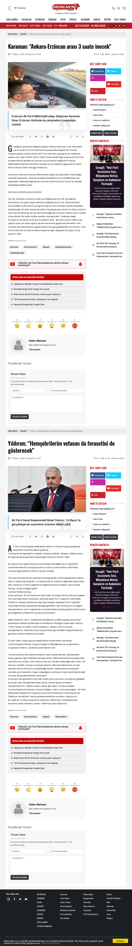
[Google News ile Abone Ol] (18, 136)
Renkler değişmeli (101, 125)
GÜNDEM (52, 19)
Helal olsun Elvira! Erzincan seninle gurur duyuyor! (37, 294)
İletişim (110, 918)
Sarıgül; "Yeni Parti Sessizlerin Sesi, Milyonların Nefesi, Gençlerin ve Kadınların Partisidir (107, 175)
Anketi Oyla (96, 133)
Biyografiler (88, 898)
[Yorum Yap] (71, 136)
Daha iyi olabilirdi (101, 120)
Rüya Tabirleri (89, 906)
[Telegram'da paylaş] (47, 136)
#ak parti (46, 247)
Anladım (120, 940)
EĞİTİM (107, 19)
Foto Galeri (65, 898)
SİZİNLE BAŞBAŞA (44, 926)
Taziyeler (87, 910)
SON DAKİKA (12, 19)
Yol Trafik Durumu (90, 914)
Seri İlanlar (64, 918)
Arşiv (109, 914)
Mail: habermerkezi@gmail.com (42, 345)
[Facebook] (111, 25)
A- (83, 136)
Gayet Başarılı (99, 110)
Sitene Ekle (111, 910)
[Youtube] (123, 25)
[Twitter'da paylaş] (36, 136)
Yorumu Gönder (19, 416)
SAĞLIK (96, 19)
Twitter (113, 71)
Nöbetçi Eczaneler (68, 910)
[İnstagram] (8, 899)
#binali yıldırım (61, 717)
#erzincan (14, 247)
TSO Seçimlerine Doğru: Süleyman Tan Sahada (36, 299)
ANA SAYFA (12, 34)
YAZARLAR (26, 19)
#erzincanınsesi (30, 247)
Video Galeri (65, 902)
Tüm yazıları (35, 349)
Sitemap (110, 906)
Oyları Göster (110, 133)
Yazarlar (63, 894)
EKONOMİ (85, 19)
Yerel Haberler (66, 906)
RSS (96, 91)
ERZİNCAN (40, 19)
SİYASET (73, 19)
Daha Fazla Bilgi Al (51, 943)
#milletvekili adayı (17, 253)
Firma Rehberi (66, 914)
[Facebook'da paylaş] (30, 136)
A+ (77, 136)
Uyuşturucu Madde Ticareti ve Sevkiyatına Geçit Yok (38, 284)
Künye (109, 894)
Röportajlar (88, 894)
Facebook (99, 71)
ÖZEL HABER (120, 19)
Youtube (115, 84)
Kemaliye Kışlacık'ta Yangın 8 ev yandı (31, 289)
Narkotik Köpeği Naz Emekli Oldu (29, 304)
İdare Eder (98, 115)
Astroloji (87, 902)
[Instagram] (119, 25)
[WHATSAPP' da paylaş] (42, 136)
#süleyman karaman (63, 247)
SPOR (63, 19)
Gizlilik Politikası (114, 898)
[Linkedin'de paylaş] (53, 136)
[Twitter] (115, 25)
